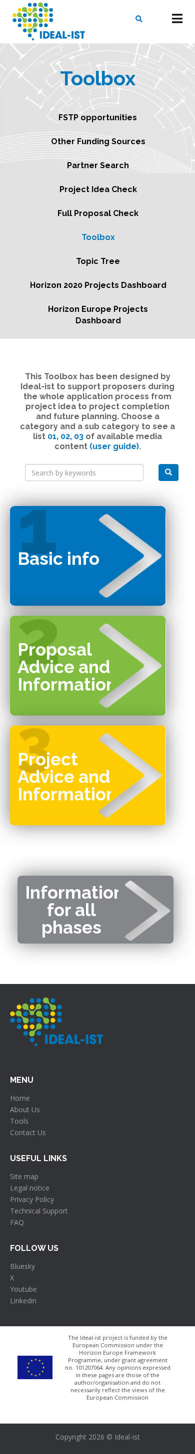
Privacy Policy (32, 1199)
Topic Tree (98, 261)
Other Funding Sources (98, 141)
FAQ (17, 1222)
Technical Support (39, 1210)
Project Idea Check (98, 189)
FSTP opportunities (97, 117)
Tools (19, 1121)
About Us (25, 1109)
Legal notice (30, 1188)
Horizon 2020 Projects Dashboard (98, 285)
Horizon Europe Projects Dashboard (98, 314)
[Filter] (168, 472)
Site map (24, 1176)
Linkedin (23, 1300)
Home (20, 1098)
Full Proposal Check (98, 213)
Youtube (23, 1289)
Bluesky (22, 1266)
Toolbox (98, 237)
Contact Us (28, 1132)
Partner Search (98, 165)
